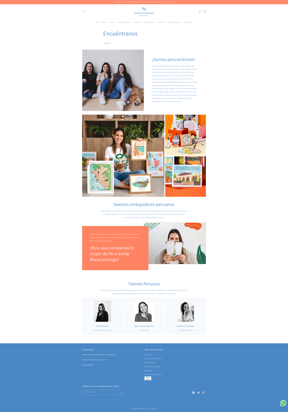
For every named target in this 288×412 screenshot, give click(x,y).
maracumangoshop (140, 408)
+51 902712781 (88, 365)
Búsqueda (148, 371)
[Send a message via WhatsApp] (283, 403)
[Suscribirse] (120, 392)
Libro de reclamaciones (152, 374)
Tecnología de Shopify (151, 408)
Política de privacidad (152, 367)
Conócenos (148, 355)
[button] (84, 11)
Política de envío (150, 363)
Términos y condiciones (152, 359)
